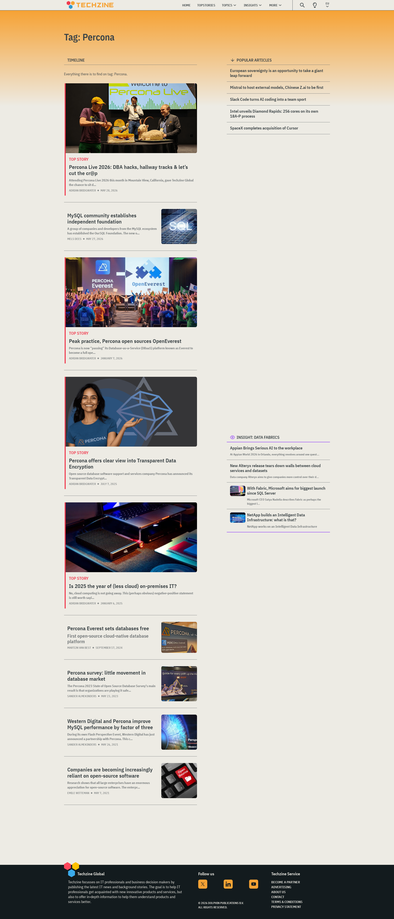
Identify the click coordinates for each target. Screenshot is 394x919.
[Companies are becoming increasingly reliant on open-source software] (179, 780)
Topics (227, 5)
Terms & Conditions (286, 902)
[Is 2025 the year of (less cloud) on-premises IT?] (131, 537)
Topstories (206, 5)
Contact (277, 897)
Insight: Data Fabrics (258, 437)
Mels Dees (74, 239)
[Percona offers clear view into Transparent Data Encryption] (131, 412)
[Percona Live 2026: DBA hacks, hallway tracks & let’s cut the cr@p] (131, 118)
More (273, 5)
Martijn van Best (79, 648)
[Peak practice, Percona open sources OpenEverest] (131, 292)
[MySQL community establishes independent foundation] (179, 226)
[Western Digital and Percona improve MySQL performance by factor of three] (179, 732)
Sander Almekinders (81, 696)
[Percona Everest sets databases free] (179, 637)
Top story (78, 159)
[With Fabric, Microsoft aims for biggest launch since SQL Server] (237, 496)
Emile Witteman (78, 793)
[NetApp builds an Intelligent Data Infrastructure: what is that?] (237, 520)
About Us (278, 892)
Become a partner (285, 882)
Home (186, 5)
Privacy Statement (286, 907)
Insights (251, 5)
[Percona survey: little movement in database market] (179, 683)
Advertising (281, 887)
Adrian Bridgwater (82, 190)
